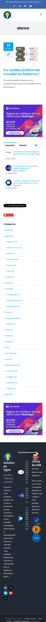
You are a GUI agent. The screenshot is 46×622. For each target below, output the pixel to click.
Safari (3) (10, 277)
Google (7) (9, 341)
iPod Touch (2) (13, 259)
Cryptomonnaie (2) (12, 318)
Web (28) (9, 394)
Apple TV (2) (12, 241)
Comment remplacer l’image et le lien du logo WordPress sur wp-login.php (26, 183)
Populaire (10, 145)
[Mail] (6, 598)
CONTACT (8, 482)
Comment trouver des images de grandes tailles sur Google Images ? (26, 153)
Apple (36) (9, 236)
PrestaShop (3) (13, 294)
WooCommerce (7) (14, 300)
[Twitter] (11, 588)
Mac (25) (10, 271)
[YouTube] (11, 593)
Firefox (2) (9, 335)
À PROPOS (8, 478)
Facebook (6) (12, 371)
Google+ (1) (12, 377)
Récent (23, 145)
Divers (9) (9, 330)
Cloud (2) (9, 283)
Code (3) (8, 312)
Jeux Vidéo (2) (11, 353)
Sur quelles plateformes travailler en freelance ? (22, 72)
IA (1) (7, 347)
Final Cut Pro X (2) (14, 247)
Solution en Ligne (30, 619)
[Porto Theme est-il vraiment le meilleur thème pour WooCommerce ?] (8, 166)
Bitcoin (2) (11, 324)
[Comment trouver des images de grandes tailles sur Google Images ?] (8, 152)
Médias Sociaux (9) (12, 365)
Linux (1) (8, 359)
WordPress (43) (13, 306)
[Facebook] (6, 588)
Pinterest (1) (12, 382)
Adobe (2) (9, 230)
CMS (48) (9, 289)
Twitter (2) (11, 388)
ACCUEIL (7, 475)
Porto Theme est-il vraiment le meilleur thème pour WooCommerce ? (25, 168)
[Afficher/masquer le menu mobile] (41, 14)
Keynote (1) (12, 265)
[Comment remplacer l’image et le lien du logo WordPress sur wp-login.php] (8, 181)
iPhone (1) (11, 253)
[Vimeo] (6, 593)
